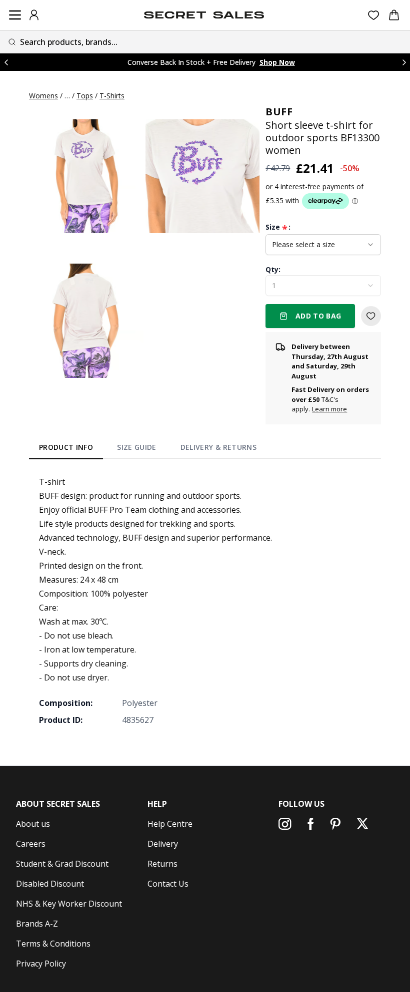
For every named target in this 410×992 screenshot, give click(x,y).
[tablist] (147, 449)
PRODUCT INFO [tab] (66, 447)
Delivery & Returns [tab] (218, 447)
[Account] (34, 15)
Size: (278, 227)
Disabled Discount (50, 883)
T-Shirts (112, 95)
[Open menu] (15, 15)
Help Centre (170, 823)
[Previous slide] (6, 62)
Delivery (163, 843)
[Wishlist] (374, 15)
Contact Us (168, 883)
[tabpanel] (205, 600)
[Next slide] (404, 62)
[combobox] (205, 41)
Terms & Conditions (53, 943)
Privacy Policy (41, 963)
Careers (31, 843)
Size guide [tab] (136, 447)
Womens (43, 95)
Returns (163, 863)
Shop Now (277, 62)
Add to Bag (319, 316)
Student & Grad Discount (62, 863)
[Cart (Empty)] (394, 15)
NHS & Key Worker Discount (69, 903)
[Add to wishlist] (371, 316)
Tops (84, 95)
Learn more (329, 408)
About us (33, 823)
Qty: (273, 269)
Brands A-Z (37, 923)
